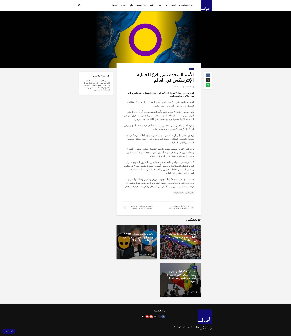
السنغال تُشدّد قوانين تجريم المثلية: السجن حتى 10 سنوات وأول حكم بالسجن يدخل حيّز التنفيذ (181, 276)
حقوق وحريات (178, 193)
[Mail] (143, 316)
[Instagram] (155, 316)
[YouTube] (147, 316)
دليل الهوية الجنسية (186, 6)
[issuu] (151, 316)
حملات (123, 6)
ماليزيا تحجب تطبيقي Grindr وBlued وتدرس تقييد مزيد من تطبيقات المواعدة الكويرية (138, 237)
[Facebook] (163, 316)
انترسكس (189, 193)
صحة (159, 6)
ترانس (151, 6)
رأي (131, 6)
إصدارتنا (115, 6)
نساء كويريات (141, 6)
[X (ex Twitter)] (159, 316)
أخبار (174, 6)
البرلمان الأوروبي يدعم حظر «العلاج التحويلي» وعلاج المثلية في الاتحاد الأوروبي (181, 237)
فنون (166, 6)
